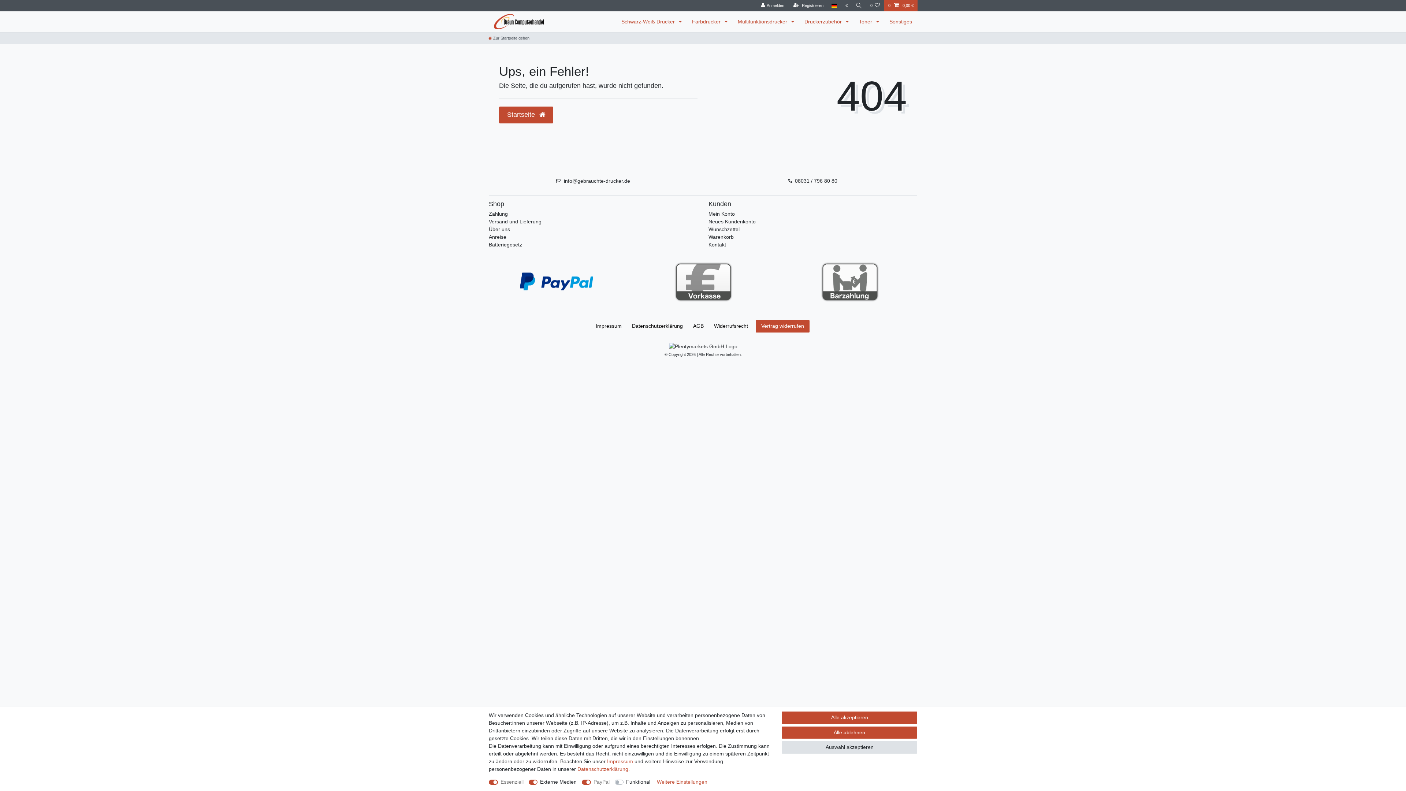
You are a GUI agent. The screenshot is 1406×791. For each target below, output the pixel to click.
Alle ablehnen (849, 732)
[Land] (834, 5)
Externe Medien (558, 782)
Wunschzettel (724, 229)
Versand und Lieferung (515, 221)
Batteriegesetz (505, 245)
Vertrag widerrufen (782, 326)
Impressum (609, 326)
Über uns (499, 229)
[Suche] (859, 5)
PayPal (602, 782)
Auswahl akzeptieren (850, 747)
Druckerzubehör (823, 22)
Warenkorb (721, 237)
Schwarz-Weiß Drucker (648, 22)
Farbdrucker (707, 22)
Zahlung (498, 214)
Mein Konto (721, 214)
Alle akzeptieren (849, 717)
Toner (866, 22)
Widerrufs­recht (731, 326)
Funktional (638, 782)
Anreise (497, 237)
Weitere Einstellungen (682, 782)
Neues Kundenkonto (732, 221)
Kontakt (717, 245)
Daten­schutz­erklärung (657, 326)
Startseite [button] (522, 114)
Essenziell (512, 782)
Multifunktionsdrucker (763, 22)
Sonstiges (900, 22)
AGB (698, 326)
